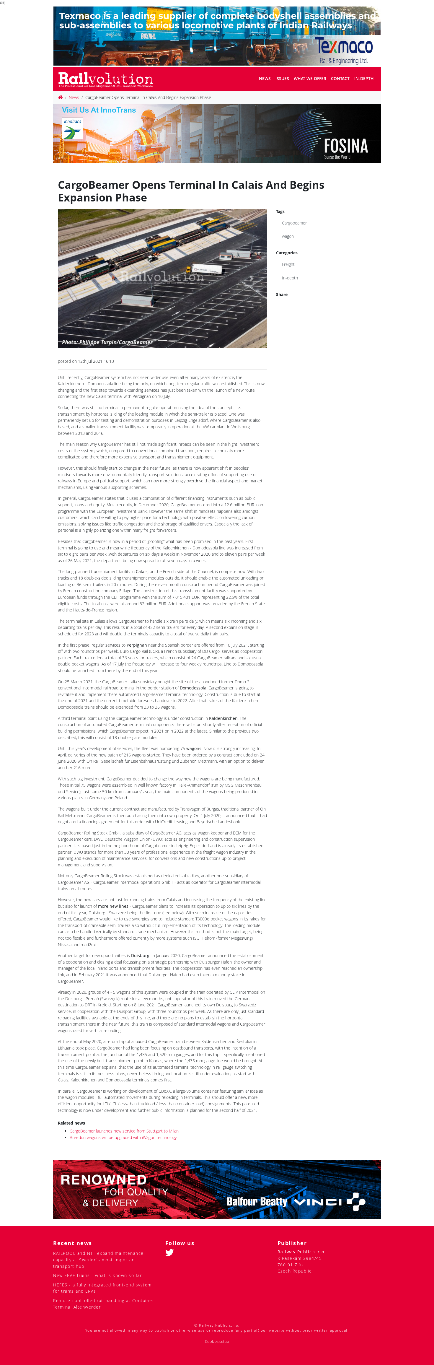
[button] (73, 278)
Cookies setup (217, 1341)
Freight (288, 264)
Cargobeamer (294, 223)
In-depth (364, 78)
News (265, 78)
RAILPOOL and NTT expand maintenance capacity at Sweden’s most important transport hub (98, 1259)
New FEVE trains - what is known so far (97, 1275)
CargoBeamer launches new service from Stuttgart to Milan (124, 1131)
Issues (282, 78)
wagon (288, 236)
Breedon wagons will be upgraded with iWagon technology (123, 1137)
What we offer (310, 78)
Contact (340, 78)
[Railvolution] (109, 78)
